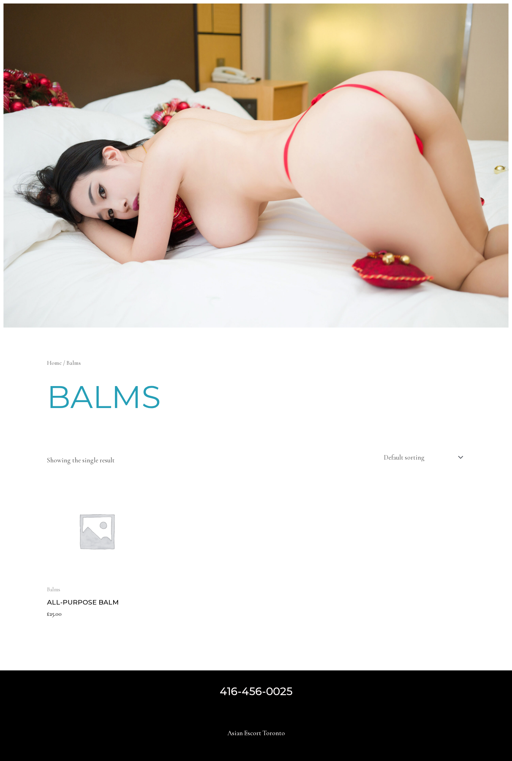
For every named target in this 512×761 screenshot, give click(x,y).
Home (54, 363)
